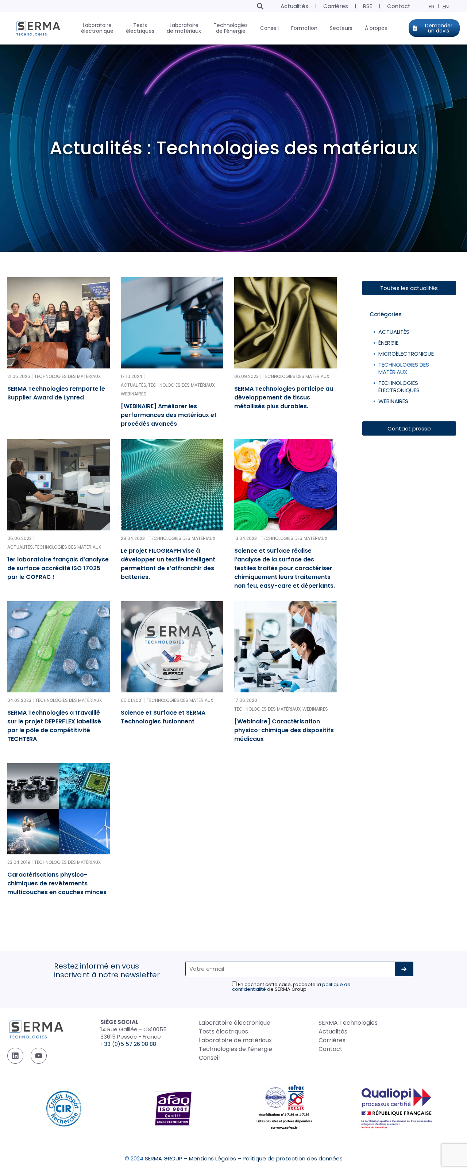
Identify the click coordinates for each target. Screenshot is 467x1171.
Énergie (388, 343)
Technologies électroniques (399, 386)
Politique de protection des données (293, 1158)
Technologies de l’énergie (235, 1049)
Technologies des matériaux (403, 368)
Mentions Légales (212, 1158)
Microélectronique (406, 354)
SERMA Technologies (348, 1023)
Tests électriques (223, 1031)
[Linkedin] (15, 1056)
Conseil (209, 1058)
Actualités (294, 6)
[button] (260, 6)
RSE (367, 6)
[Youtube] (39, 1056)
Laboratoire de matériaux (235, 1040)
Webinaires (393, 401)
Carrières (335, 6)
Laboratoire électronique (234, 1023)
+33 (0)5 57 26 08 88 (128, 1044)
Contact (398, 6)
